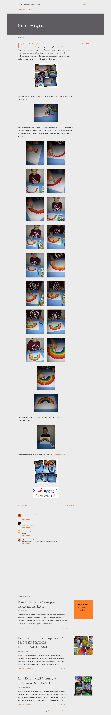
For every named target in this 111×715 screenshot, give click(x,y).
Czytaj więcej (64, 628)
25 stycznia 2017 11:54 (36, 539)
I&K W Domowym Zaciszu (29, 4)
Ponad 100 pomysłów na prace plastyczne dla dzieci (37, 604)
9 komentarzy (30, 668)
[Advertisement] (43, 576)
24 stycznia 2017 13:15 (32, 523)
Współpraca (32, 9)
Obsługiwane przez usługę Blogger (56, 710)
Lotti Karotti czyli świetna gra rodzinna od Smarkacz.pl (37, 680)
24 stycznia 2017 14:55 (40, 531)
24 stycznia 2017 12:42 (33, 515)
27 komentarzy (30, 628)
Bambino (84, 52)
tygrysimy (24, 515)
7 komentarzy (30, 704)
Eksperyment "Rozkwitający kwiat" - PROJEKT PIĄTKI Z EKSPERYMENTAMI (41, 642)
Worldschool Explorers (28, 531)
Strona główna (21, 9)
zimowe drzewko (59, 455)
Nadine (24, 523)
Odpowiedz (26, 519)
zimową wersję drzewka (29, 47)
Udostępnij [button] (85, 43)
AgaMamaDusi (26, 539)
